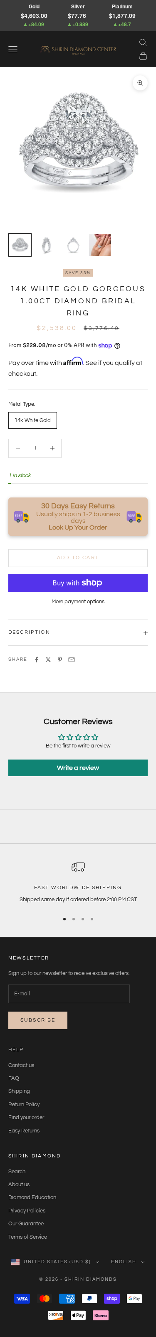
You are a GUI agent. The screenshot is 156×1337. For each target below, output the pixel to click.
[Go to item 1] (20, 245)
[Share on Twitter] (48, 659)
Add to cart (78, 557)
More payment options (78, 602)
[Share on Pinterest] (60, 659)
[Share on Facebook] (36, 659)
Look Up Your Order (78, 527)
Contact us (21, 1065)
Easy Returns (24, 1131)
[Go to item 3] (73, 245)
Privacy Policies (26, 1211)
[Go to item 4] (99, 245)
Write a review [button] (78, 768)
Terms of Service (27, 1237)
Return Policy (24, 1104)
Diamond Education (32, 1197)
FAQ (13, 1078)
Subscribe (37, 1020)
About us (19, 1184)
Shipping (19, 1091)
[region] (78, 882)
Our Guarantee (26, 1224)
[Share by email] (71, 659)
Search (16, 1172)
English (123, 1262)
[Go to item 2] (46, 245)
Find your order (26, 1117)
